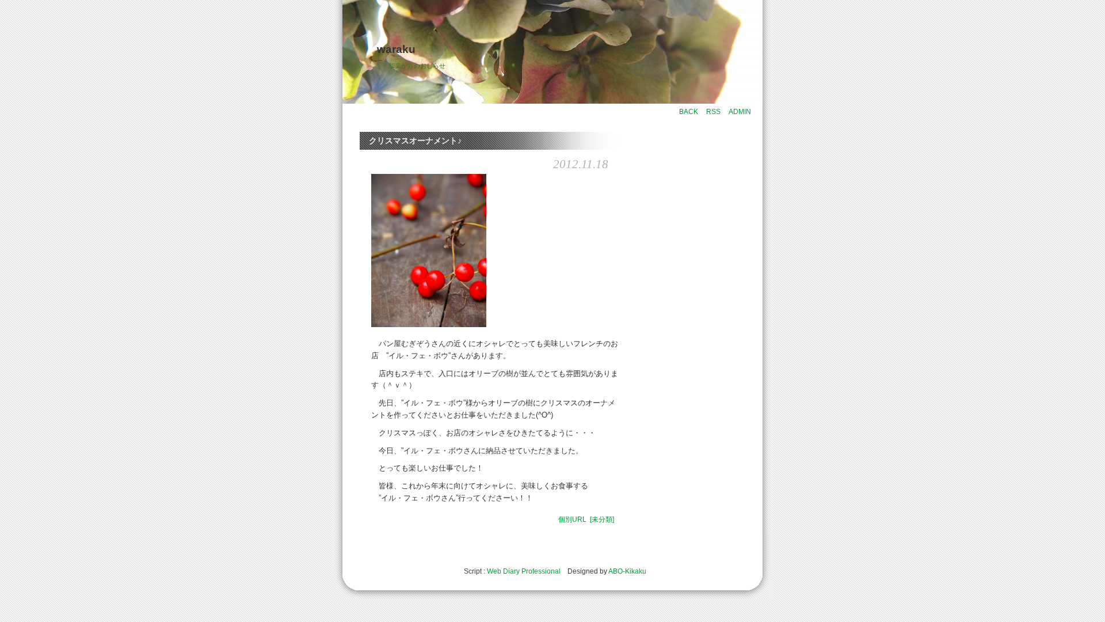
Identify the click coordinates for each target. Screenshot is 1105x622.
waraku (396, 49)
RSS (713, 112)
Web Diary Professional (524, 571)
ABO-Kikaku (627, 571)
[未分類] (602, 519)
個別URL (572, 519)
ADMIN (740, 112)
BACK (688, 112)
